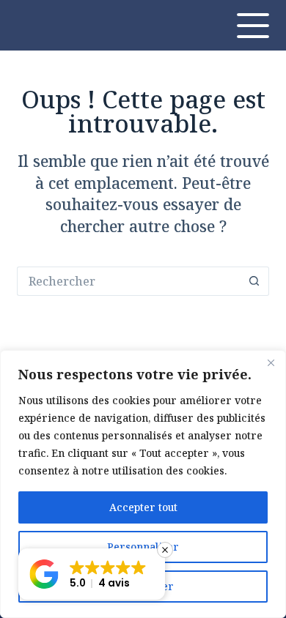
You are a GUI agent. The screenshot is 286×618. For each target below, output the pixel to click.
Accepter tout (143, 507)
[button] (91, 574)
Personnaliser (143, 547)
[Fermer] (270, 362)
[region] (143, 484)
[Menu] (253, 26)
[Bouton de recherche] (254, 281)
